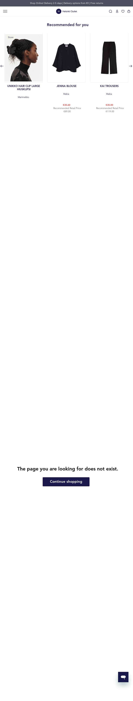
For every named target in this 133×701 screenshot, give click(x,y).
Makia (67, 90)
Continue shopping (66, 482)
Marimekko (23, 91)
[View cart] (128, 11)
